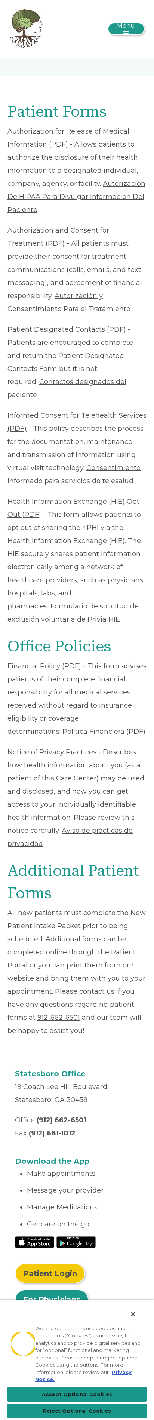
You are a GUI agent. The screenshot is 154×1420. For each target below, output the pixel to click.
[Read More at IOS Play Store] (34, 1241)
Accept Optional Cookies (77, 1394)
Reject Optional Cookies (77, 1411)
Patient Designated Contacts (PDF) (66, 329)
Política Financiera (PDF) (103, 731)
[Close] (133, 1314)
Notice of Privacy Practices (51, 752)
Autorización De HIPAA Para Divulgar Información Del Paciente (76, 197)
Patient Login (50, 1273)
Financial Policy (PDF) (44, 666)
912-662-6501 (58, 1017)
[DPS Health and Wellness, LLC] (26, 28)
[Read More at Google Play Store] (76, 1241)
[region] (77, 1360)
